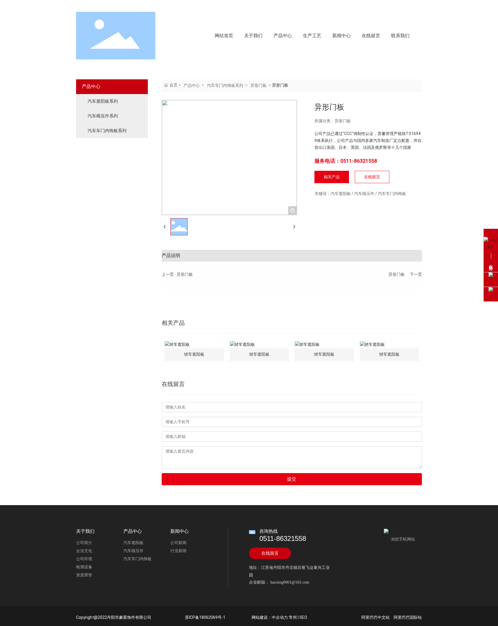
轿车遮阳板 (194, 354)
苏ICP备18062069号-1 (205, 617)
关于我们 (85, 531)
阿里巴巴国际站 (408, 617)
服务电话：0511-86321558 (345, 161)
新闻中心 (179, 531)
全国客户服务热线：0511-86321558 (116, 5)
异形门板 (258, 85)
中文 (397, 6)
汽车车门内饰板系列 (225, 85)
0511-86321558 (282, 538)
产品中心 (192, 85)
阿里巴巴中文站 (375, 617)
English (413, 6)
